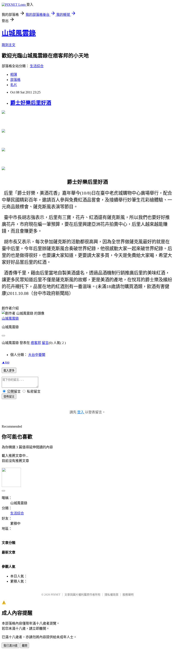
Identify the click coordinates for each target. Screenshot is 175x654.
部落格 (15, 80)
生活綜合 (37, 66)
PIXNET (55, 594)
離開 (24, 645)
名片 (13, 85)
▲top (5, 362)
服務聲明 (128, 594)
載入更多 (9, 370)
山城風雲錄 (19, 33)
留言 (45, 343)
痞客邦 (36, 343)
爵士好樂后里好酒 (30, 103)
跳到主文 (8, 45)
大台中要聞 (36, 355)
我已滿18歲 (10, 645)
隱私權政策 (111, 594)
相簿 (13, 74)
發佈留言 (9, 396)
